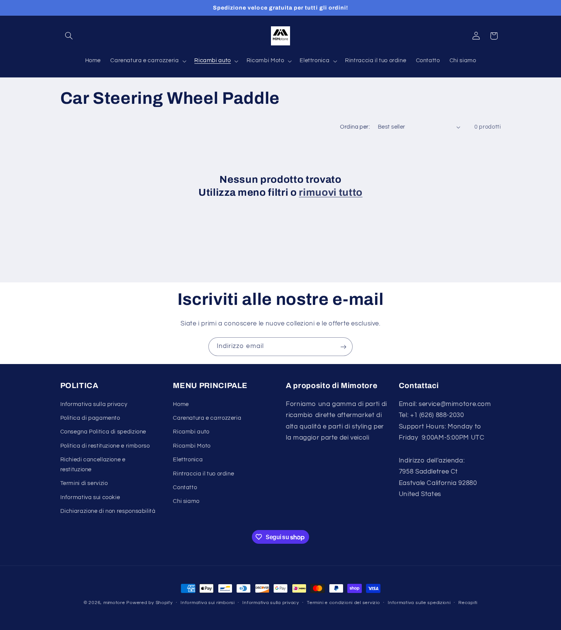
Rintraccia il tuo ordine (203, 473)
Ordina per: (355, 127)
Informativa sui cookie (90, 497)
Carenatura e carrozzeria (207, 418)
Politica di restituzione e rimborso (105, 445)
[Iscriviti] (343, 346)
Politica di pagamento (90, 418)
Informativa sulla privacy (93, 404)
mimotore (114, 603)
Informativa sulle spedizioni (419, 603)
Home (181, 404)
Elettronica (188, 459)
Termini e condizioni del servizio (343, 603)
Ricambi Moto (192, 445)
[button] (69, 36)
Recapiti (467, 603)
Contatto (185, 487)
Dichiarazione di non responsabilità (108, 511)
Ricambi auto (191, 432)
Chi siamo (186, 501)
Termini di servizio (84, 483)
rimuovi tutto (331, 192)
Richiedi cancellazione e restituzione (93, 464)
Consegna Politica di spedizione (103, 432)
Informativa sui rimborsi (208, 603)
